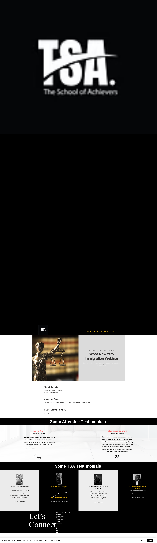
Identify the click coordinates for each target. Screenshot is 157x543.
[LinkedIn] (92, 528)
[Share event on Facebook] (45, 413)
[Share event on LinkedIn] (53, 413)
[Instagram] (92, 533)
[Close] (155, 540)
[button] (78, 231)
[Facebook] (92, 531)
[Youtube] (92, 535)
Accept (150, 540)
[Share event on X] (49, 413)
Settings (142, 540)
